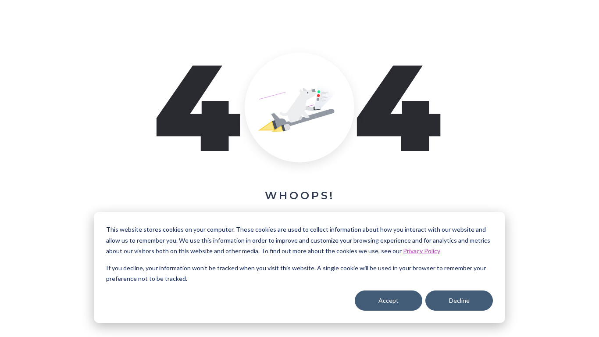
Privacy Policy (421, 251)
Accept (388, 300)
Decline (459, 300)
